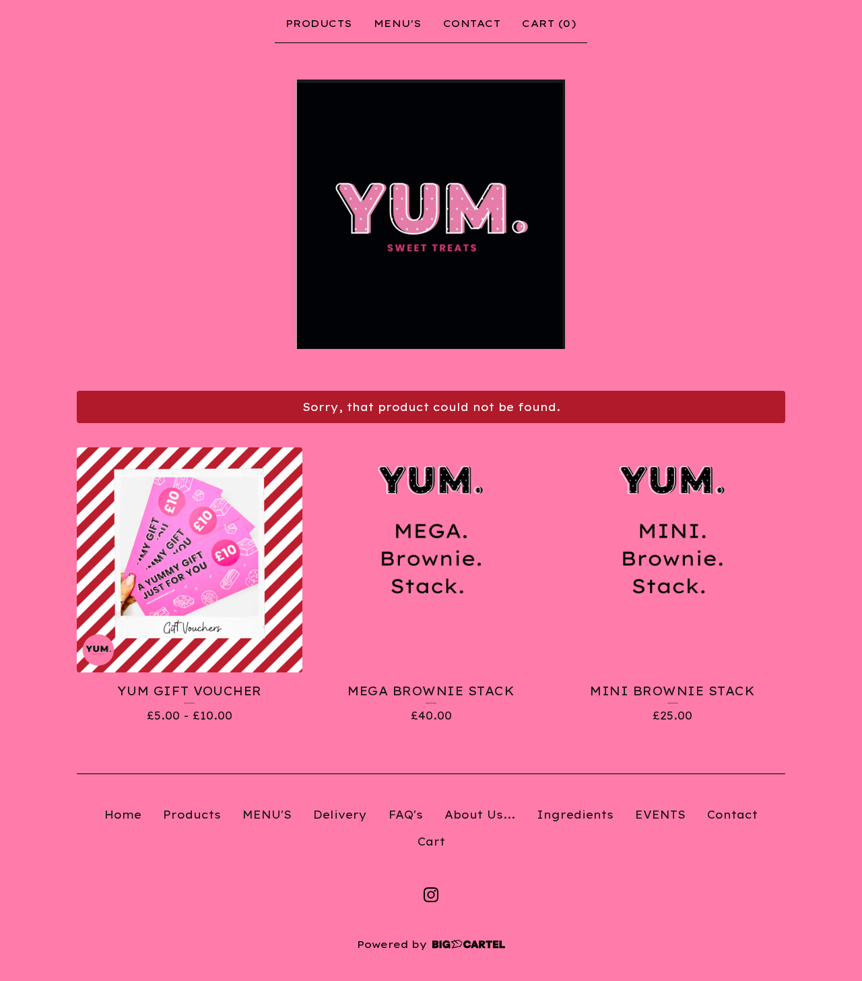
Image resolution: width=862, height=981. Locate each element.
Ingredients (575, 814)
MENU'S (398, 23)
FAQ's (406, 814)
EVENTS (660, 814)
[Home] (431, 214)
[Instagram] (431, 895)
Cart (431, 841)
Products (319, 23)
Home (122, 814)
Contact (472, 23)
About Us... (479, 814)
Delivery (340, 814)
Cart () (549, 23)
